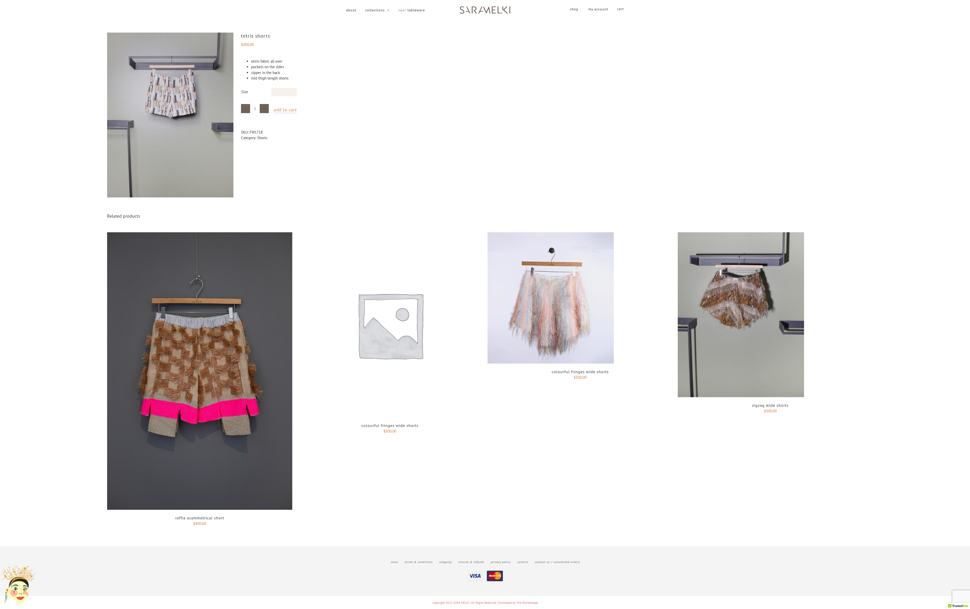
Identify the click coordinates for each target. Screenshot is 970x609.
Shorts (262, 137)
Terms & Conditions (419, 562)
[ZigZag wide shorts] (741, 235)
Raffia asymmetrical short (199, 517)
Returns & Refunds (471, 562)
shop (574, 9)
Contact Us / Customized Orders (557, 562)
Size (244, 91)
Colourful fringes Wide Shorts (390, 425)
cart (620, 9)
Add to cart (285, 110)
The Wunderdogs (527, 602)
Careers (522, 562)
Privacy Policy (501, 562)
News (394, 562)
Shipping (445, 562)
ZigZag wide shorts (770, 405)
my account (598, 9)
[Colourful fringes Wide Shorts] (389, 235)
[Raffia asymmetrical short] (199, 235)
